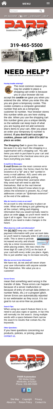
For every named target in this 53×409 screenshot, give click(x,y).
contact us (9, 336)
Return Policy (25, 402)
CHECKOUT (35, 16)
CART (25, 16)
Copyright (27, 399)
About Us (11, 402)
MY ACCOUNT (10, 16)
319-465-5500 (26, 45)
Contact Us (40, 402)
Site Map (14, 399)
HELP (46, 16)
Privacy (38, 399)
